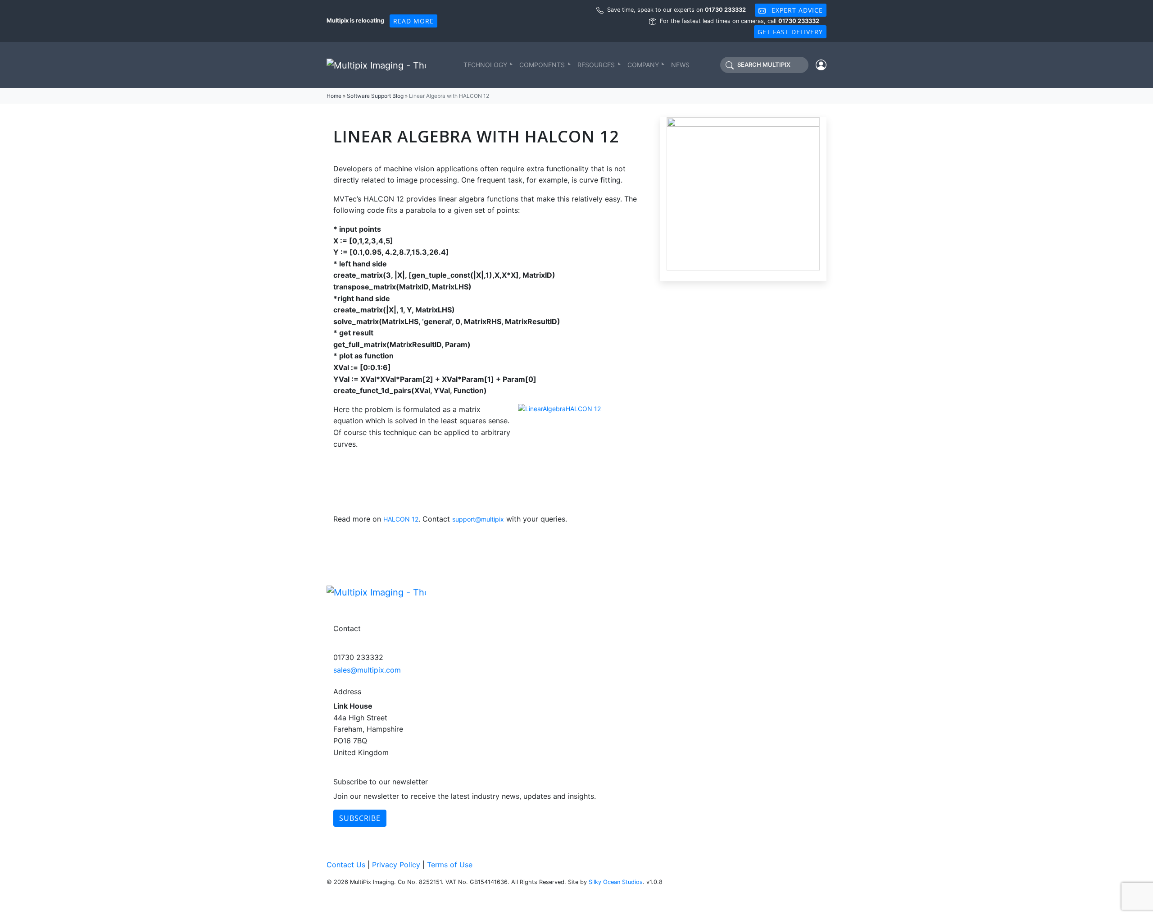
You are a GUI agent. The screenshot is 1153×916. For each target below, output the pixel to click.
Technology (485, 65)
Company (643, 65)
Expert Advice (796, 10)
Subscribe (360, 818)
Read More (413, 21)
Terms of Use (449, 864)
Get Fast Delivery (790, 31)
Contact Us (346, 864)
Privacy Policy (396, 864)
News (680, 65)
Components (542, 65)
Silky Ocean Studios (616, 882)
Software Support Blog (375, 95)
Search (763, 65)
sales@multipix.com (367, 669)
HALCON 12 (400, 519)
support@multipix (478, 519)
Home (334, 95)
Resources (596, 65)
